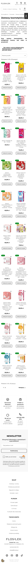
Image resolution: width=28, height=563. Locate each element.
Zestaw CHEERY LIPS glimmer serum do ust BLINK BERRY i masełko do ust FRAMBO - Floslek (7, 78)
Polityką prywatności (14, 466)
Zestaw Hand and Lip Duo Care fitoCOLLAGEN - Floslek (7, 338)
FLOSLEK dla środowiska (14, 511)
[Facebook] (7, 555)
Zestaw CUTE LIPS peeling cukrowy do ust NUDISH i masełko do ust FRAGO (21, 77)
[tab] (14, 49)
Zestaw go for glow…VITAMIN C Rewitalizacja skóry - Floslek (21, 367)
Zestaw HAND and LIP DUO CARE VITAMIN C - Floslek (21, 337)
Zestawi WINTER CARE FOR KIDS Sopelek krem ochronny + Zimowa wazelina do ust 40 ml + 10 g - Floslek (21, 207)
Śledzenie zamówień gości (14, 524)
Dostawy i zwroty (14, 484)
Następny (22, 388)
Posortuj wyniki (14, 55)
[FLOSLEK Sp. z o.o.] (5, 3)
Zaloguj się (14, 527)
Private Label (14, 502)
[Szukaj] (20, 9)
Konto (14, 521)
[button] (21, 3)
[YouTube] (12, 555)
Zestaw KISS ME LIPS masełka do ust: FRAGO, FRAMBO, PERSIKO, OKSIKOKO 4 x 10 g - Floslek (21, 144)
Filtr (26, 16)
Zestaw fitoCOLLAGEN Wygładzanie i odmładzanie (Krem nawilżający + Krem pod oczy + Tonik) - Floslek (7, 271)
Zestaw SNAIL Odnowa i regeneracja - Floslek (7, 237)
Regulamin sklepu (14, 490)
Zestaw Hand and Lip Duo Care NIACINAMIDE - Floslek (7, 367)
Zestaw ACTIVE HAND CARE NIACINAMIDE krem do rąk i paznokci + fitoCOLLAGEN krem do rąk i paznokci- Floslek (21, 111)
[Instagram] (17, 555)
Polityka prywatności (14, 487)
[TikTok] (22, 555)
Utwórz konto (14, 530)
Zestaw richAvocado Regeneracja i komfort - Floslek (7, 174)
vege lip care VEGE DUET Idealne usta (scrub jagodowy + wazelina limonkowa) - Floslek (21, 239)
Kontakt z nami (14, 493)
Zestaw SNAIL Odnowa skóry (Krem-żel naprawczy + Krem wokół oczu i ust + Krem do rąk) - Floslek (7, 306)
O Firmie (14, 508)
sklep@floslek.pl (14, 550)
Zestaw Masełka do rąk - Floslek (7, 141)
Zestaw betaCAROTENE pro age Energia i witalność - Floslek (7, 205)
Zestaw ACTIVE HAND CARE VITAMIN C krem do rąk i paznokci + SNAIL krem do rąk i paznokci (7, 110)
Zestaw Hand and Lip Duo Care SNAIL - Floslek (21, 304)
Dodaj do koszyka (7, 87)
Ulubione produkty (14, 533)
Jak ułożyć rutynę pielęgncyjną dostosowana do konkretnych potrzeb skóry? (13, 49)
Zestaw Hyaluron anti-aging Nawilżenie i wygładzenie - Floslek (21, 175)
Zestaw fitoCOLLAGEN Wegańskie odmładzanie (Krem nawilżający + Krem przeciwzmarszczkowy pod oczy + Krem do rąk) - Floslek (22, 272)
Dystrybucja (14, 505)
